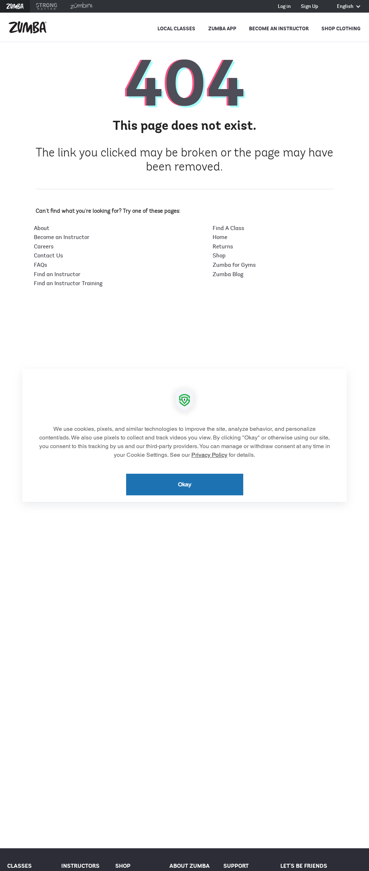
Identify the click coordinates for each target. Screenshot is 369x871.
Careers (44, 246)
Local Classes (176, 28)
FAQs (40, 265)
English (346, 6)
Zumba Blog (228, 274)
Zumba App (222, 28)
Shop (219, 255)
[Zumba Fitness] (27, 27)
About (41, 228)
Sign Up (309, 6)
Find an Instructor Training (68, 283)
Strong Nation (46, 6)
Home (220, 237)
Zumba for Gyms (234, 265)
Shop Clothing (340, 28)
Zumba (15, 6)
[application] (184, 435)
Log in (284, 6)
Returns (223, 246)
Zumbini (81, 6)
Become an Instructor (279, 28)
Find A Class (228, 228)
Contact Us (48, 255)
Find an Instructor (57, 274)
